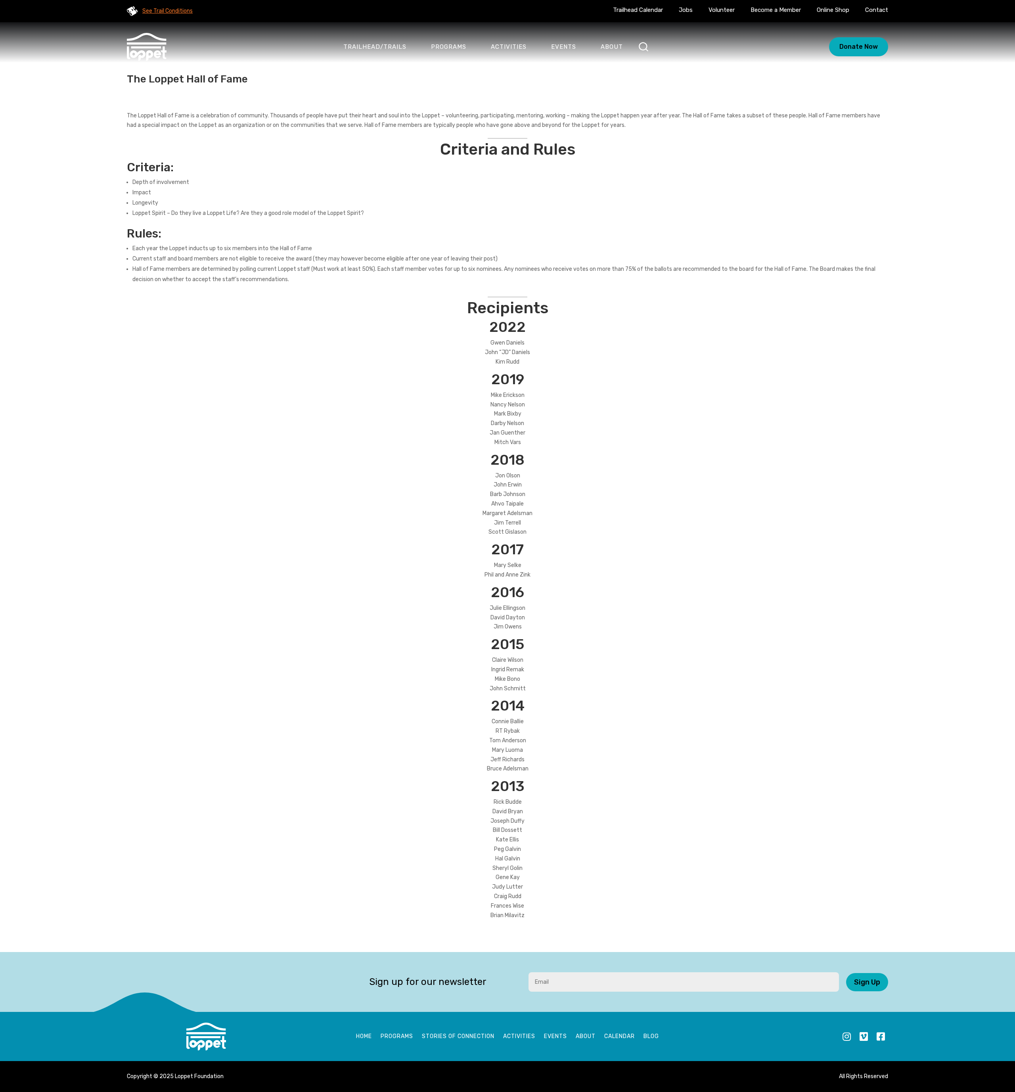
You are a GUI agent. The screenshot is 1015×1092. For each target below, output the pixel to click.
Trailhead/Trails (374, 46)
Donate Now (858, 46)
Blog (651, 1037)
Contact (876, 9)
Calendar (619, 1037)
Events (563, 46)
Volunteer (722, 9)
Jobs (686, 9)
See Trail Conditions (167, 11)
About (612, 46)
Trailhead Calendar (638, 9)
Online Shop (833, 9)
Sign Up (867, 982)
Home (364, 1037)
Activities (509, 46)
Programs (448, 46)
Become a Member (776, 9)
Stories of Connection (458, 1037)
